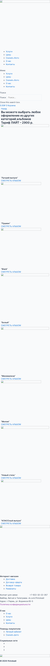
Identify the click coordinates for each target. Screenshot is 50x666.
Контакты (10, 64)
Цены (8, 55)
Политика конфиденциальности (15, 604)
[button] (25, 70)
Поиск (3, 97)
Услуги (9, 51)
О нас (8, 61)
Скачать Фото (12, 58)
